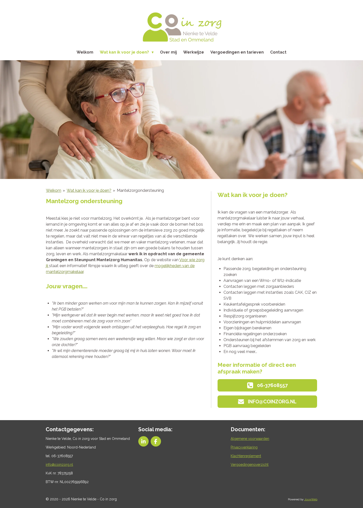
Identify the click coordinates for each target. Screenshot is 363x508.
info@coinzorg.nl (59, 465)
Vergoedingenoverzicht (249, 465)
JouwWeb (310, 499)
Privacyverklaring (244, 447)
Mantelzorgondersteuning (140, 190)
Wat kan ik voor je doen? (89, 190)
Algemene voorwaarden (250, 439)
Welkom (53, 190)
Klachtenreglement (246, 456)
